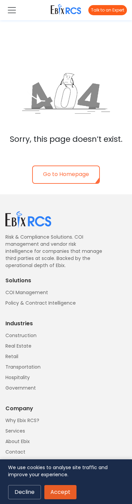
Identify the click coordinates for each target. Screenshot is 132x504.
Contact (15, 451)
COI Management (26, 292)
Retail (11, 356)
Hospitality (17, 377)
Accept (60, 492)
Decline (25, 492)
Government (20, 388)
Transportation (23, 367)
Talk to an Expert (107, 10)
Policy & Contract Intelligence (40, 303)
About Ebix (17, 441)
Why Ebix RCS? (22, 420)
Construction (21, 335)
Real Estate (18, 346)
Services (15, 431)
